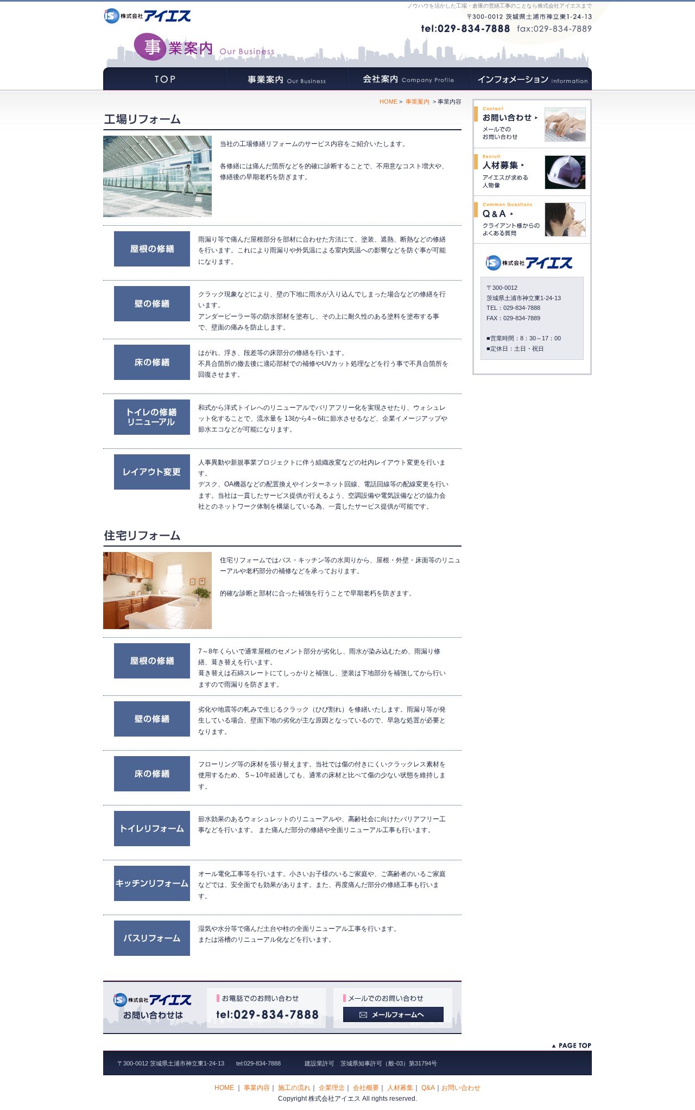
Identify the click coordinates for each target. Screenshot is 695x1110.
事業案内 (286, 79)
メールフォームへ (392, 1008)
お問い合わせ (532, 124)
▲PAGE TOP (571, 1045)
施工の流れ (294, 1088)
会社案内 (409, 79)
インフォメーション (531, 79)
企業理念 (332, 1088)
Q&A (532, 219)
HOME (164, 79)
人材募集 (532, 171)
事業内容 (257, 1088)
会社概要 (366, 1088)
